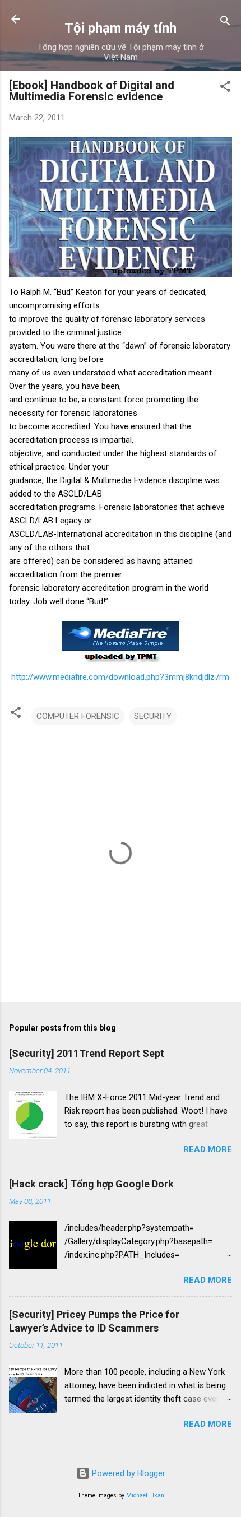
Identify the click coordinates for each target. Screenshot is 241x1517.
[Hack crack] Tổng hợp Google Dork (91, 1184)
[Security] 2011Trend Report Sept (86, 1053)
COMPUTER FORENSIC (77, 716)
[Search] (225, 23)
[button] (225, 88)
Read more (207, 1149)
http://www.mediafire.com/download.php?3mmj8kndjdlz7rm (120, 677)
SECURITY (153, 716)
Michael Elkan (145, 1495)
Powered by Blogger (127, 1473)
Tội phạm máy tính (120, 28)
